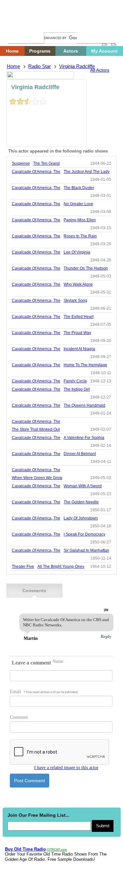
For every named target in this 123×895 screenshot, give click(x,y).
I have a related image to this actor (66, 767)
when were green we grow (37, 477)
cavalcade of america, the (36, 171)
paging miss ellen (80, 220)
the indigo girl (77, 389)
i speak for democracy (84, 534)
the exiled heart (78, 316)
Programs (40, 51)
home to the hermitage (85, 365)
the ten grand (46, 163)
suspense (21, 163)
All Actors (99, 70)
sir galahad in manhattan (86, 550)
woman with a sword (83, 486)
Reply (106, 636)
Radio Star (39, 66)
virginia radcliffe (77, 66)
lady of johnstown (81, 518)
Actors (70, 51)
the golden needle (81, 502)
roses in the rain (80, 236)
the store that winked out (36, 429)
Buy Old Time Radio (25, 849)
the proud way (77, 332)
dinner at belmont (80, 453)
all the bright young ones (60, 566)
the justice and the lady (87, 171)
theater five (23, 566)
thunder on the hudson (86, 268)
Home (18, 25)
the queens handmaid (84, 405)
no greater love (78, 204)
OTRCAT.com (57, 849)
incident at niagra (79, 349)
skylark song (75, 300)
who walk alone (78, 284)
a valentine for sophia (84, 437)
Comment (19, 717)
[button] (106, 610)
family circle (75, 381)
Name (57, 661)
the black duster (79, 187)
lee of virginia (77, 252)
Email (44, 691)
